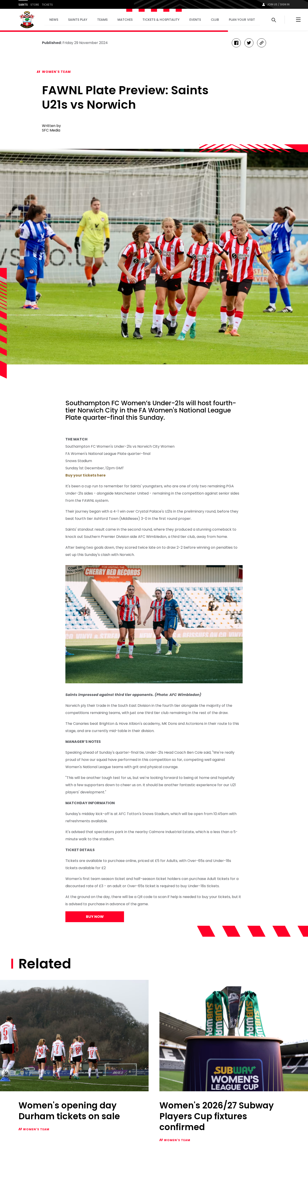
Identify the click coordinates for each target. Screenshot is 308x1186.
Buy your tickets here (85, 475)
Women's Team (56, 71)
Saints (23, 5)
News (53, 19)
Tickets (47, 5)
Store (34, 5)
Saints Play (77, 19)
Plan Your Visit (242, 19)
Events (195, 19)
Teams (102, 19)
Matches (125, 19)
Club (215, 19)
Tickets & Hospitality (161, 19)
